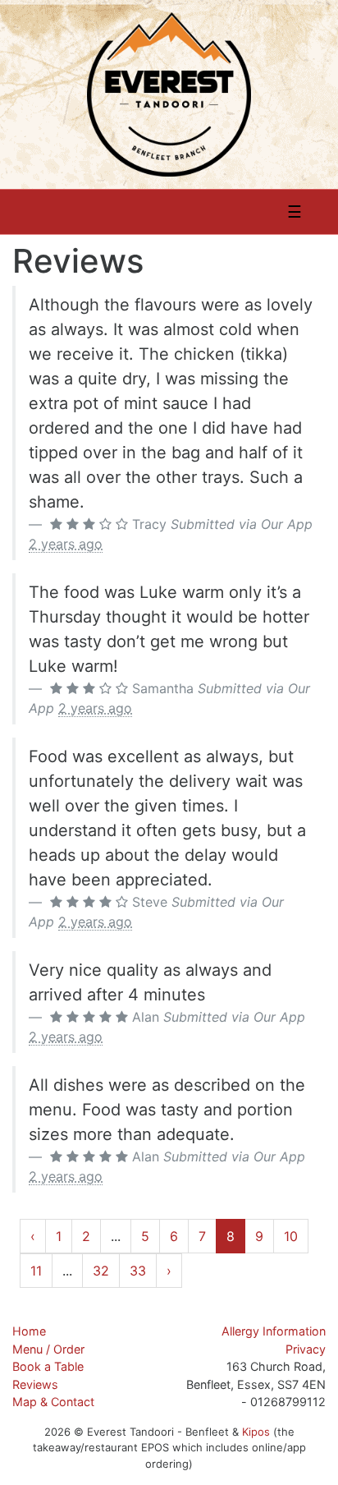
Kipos (256, 1431)
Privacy (305, 1349)
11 (36, 1270)
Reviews (35, 1384)
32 (101, 1270)
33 (138, 1270)
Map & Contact (53, 1402)
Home (29, 1331)
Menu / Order (48, 1349)
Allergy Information (274, 1331)
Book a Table (48, 1366)
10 (291, 1236)
